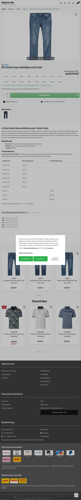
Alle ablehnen (40, 259)
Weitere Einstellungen (26, 253)
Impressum (50, 248)
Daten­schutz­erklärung (31, 248)
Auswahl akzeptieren (55, 258)
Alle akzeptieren (26, 259)
